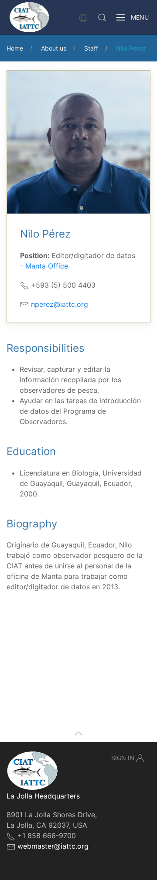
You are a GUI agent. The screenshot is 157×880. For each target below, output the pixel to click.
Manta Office (46, 266)
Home (15, 48)
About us (53, 48)
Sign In (122, 757)
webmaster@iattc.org (53, 846)
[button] (102, 17)
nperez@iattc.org (59, 304)
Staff (91, 48)
